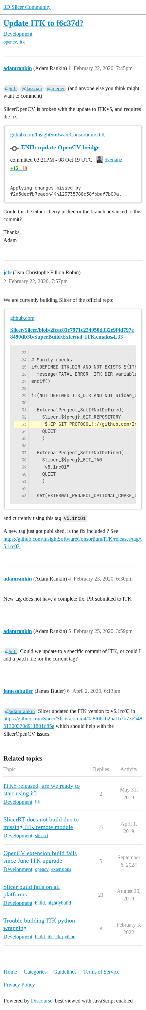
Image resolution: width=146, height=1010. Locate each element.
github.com (22, 318)
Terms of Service (101, 972)
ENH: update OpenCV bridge (60, 147)
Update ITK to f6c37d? (43, 23)
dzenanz (112, 160)
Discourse (41, 1001)
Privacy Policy (19, 985)
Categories (35, 972)
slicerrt (41, 835)
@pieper (56, 88)
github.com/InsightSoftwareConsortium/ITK (57, 134)
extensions (61, 869)
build (40, 903)
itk (22, 42)
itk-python (65, 936)
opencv (10, 42)
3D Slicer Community (27, 7)
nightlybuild (59, 903)
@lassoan (32, 88)
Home (10, 972)
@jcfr (11, 88)
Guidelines (64, 972)
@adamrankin (20, 711)
